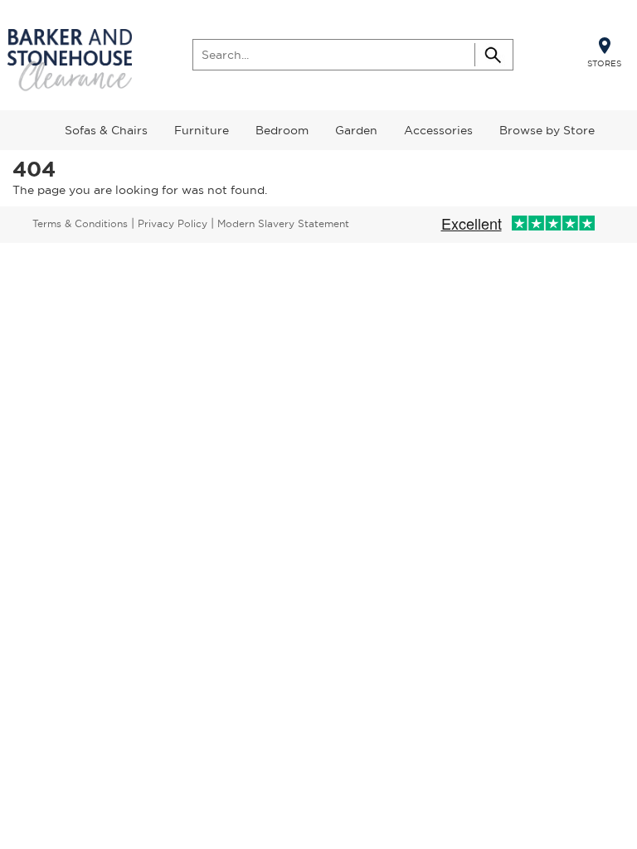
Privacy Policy (172, 223)
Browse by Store (547, 130)
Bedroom (282, 130)
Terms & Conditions (80, 223)
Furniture (201, 130)
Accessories (438, 130)
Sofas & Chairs (106, 130)
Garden (356, 130)
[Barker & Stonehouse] (69, 60)
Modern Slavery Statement (283, 223)
